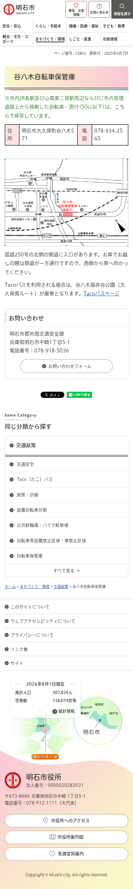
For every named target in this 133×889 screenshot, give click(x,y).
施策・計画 (27, 495)
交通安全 (25, 464)
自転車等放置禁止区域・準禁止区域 (51, 540)
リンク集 (19, 649)
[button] (76, 9)
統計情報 (66, 711)
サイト (18, 663)
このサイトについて (30, 607)
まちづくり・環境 (34, 586)
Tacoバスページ (101, 293)
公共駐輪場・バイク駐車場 (42, 525)
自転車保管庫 (30, 556)
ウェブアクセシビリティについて (43, 621)
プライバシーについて (32, 635)
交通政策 (26, 445)
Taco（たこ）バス (35, 479)
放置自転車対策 (32, 510)
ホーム (10, 586)
